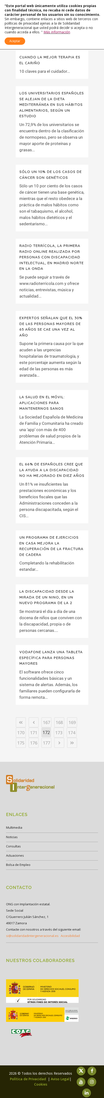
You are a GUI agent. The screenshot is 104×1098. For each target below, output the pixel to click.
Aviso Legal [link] (60, 1079)
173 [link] (58, 732)
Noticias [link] (12, 837)
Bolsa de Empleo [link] (18, 864)
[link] (21, 722)
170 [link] (20, 732)
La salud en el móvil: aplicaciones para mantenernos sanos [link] (42, 403)
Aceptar (14, 41)
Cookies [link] (40, 1084)
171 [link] (33, 732)
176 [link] (33, 743)
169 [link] (72, 722)
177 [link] (46, 743)
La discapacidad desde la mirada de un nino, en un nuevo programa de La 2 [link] (46, 597)
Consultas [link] (13, 846)
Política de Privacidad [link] (28, 1079)
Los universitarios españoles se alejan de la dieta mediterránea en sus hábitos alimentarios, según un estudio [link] (51, 104)
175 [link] (20, 743)
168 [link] (59, 722)
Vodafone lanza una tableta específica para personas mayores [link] (51, 658)
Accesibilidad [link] (70, 936)
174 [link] (71, 732)
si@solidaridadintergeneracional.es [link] (32, 936)
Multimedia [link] (14, 827)
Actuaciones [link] (15, 855)
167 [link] (46, 722)
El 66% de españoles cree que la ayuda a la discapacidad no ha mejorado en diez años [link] (51, 470)
